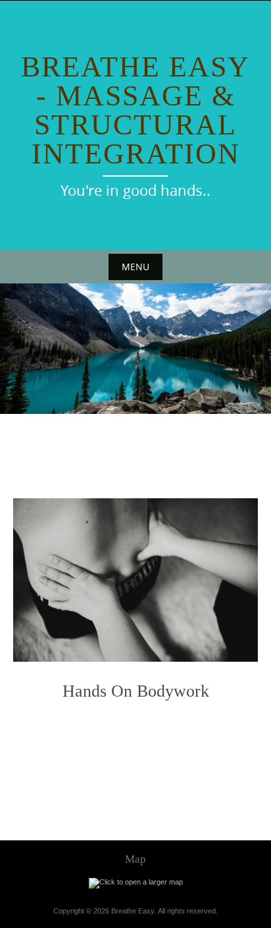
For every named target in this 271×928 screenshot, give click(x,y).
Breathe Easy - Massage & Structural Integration (135, 110)
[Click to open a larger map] (136, 882)
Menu (135, 266)
